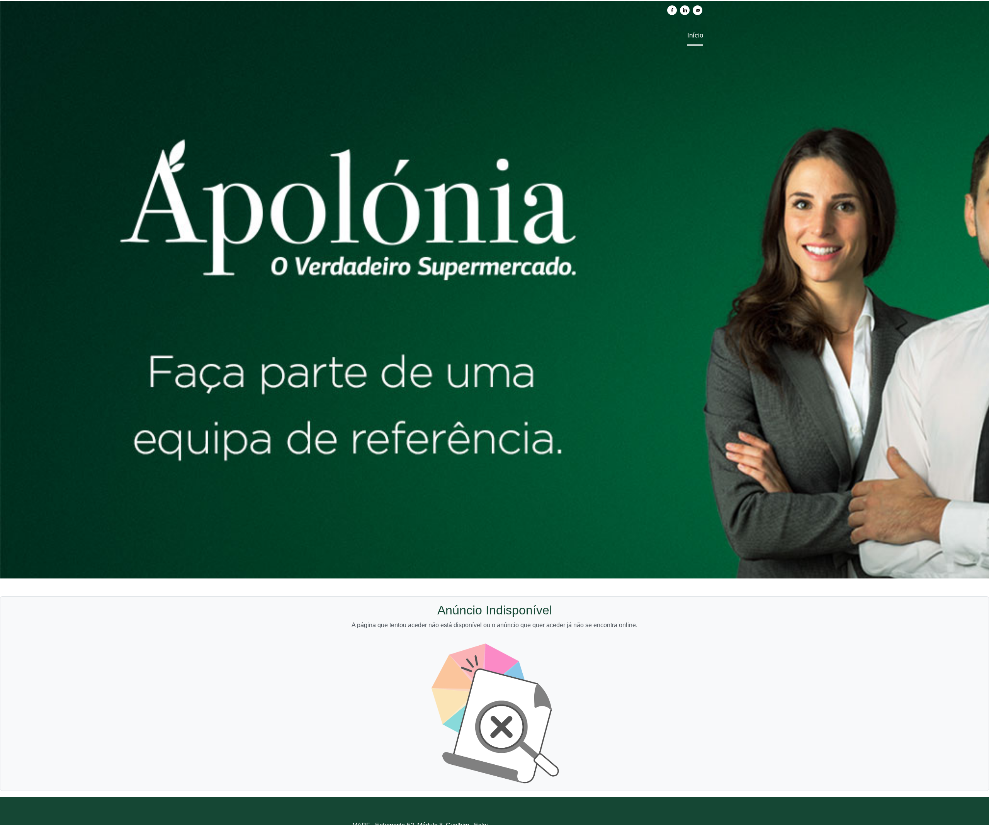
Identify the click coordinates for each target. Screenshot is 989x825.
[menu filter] (494, 0)
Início (695, 35)
